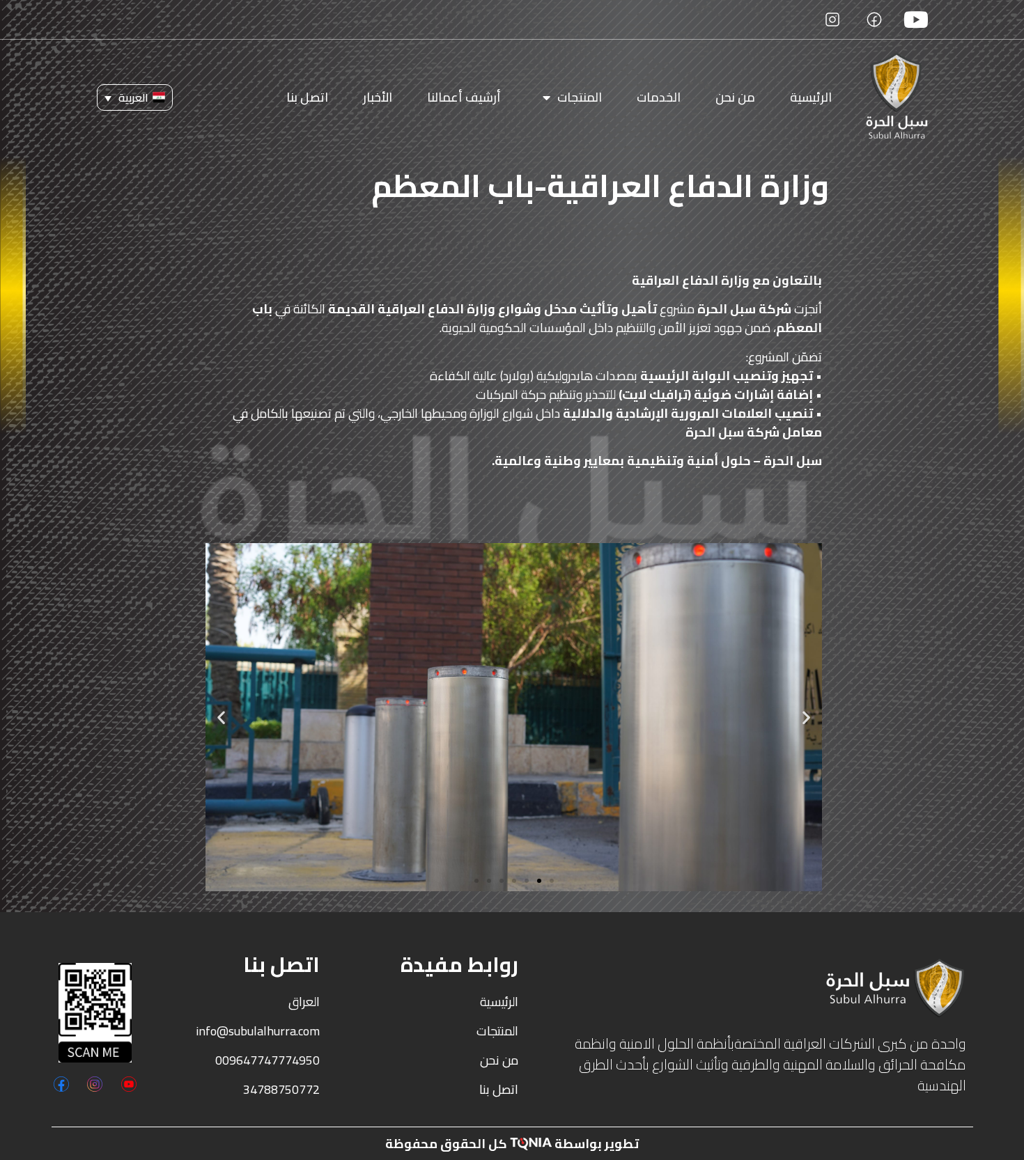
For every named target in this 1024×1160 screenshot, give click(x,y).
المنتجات (579, 97)
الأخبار (377, 97)
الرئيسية (811, 97)
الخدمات (659, 97)
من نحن (735, 97)
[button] (135, 97)
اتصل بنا (307, 97)
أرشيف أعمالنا (464, 97)
